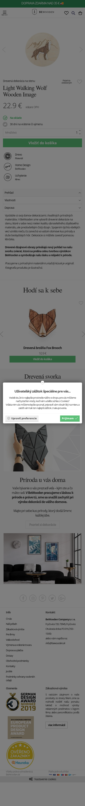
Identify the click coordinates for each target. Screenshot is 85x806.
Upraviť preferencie (24, 418)
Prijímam (68, 418)
